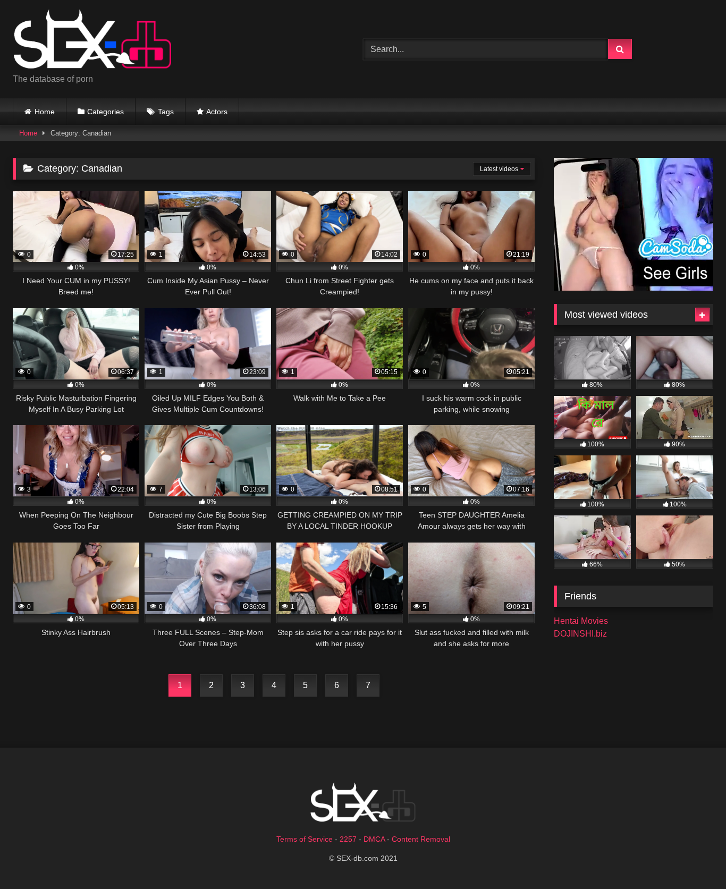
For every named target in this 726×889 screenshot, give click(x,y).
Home (45, 111)
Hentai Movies (581, 620)
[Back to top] (693, 857)
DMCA (374, 839)
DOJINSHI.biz (580, 633)
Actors (216, 111)
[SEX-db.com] (92, 41)
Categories (105, 111)
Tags (166, 111)
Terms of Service (304, 839)
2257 (348, 839)
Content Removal (421, 839)
